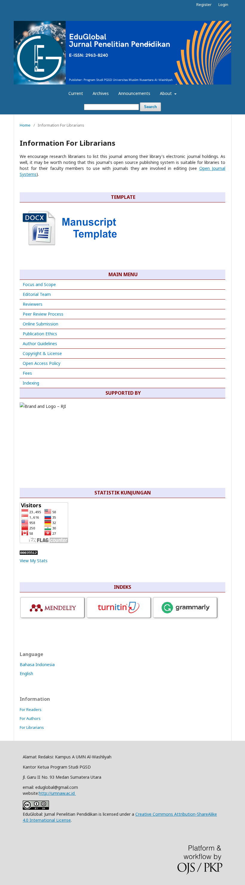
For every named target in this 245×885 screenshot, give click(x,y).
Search (150, 107)
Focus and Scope (39, 284)
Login (223, 4)
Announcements (134, 93)
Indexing (31, 383)
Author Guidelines (40, 343)
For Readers (31, 709)
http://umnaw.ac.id (57, 793)
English (26, 673)
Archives (101, 93)
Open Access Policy (41, 363)
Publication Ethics (40, 334)
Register (204, 4)
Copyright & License (42, 353)
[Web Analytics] (29, 553)
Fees (27, 373)
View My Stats (34, 560)
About (166, 93)
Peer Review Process (43, 314)
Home (25, 125)
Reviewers (32, 304)
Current (75, 93)
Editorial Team (37, 294)
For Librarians (32, 727)
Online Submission (40, 324)
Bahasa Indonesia (37, 664)
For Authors (30, 718)
